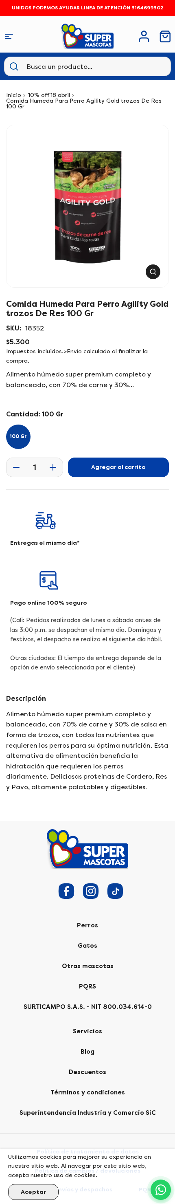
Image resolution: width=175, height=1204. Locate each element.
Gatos (87, 945)
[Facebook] (66, 891)
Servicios (87, 1031)
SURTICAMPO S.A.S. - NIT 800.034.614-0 (88, 1006)
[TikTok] (115, 891)
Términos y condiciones (87, 1092)
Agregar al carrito (118, 467)
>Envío (72, 351)
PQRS (87, 986)
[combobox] (67, 66)
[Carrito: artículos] (165, 36)
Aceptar (33, 1192)
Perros (87, 925)
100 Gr (18, 436)
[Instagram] (91, 891)
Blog (87, 1051)
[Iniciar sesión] (144, 36)
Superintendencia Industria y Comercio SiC (88, 1112)
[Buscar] (13, 66)
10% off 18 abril (49, 95)
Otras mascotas (88, 966)
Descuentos (87, 1072)
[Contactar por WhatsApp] (161, 1190)
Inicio (13, 95)
